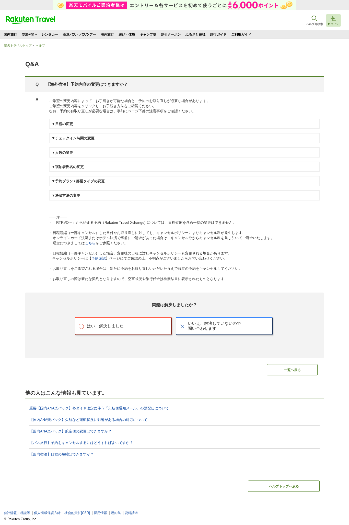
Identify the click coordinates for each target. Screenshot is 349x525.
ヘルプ (40, 45)
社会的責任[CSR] (77, 513)
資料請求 (131, 513)
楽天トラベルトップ (18, 45)
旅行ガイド (218, 34)
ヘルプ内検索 (314, 24)
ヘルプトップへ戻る (284, 486)
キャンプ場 (148, 34)
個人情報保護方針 (47, 513)
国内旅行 (10, 34)
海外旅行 (107, 34)
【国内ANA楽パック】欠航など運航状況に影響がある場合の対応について (88, 420)
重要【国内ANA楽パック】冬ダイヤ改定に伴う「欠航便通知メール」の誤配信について (99, 408)
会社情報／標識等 (17, 513)
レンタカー (50, 34)
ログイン (333, 24)
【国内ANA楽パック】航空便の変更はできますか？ (70, 431)
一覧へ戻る (292, 370)
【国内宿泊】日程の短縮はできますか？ (61, 454)
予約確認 (98, 258)
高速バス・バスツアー (79, 34)
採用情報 (100, 513)
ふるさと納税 (195, 34)
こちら (90, 243)
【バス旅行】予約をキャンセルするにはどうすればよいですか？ (81, 443)
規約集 (116, 513)
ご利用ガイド (241, 34)
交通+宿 (28, 34)
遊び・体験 (127, 34)
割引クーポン (171, 34)
